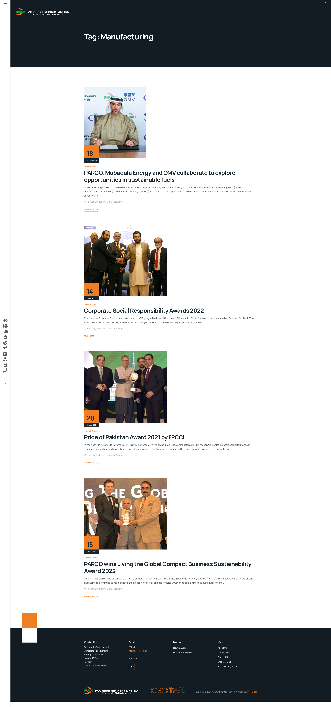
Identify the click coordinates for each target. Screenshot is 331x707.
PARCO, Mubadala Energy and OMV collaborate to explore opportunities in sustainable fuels (159, 176)
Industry (101, 201)
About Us (222, 647)
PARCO (214, 692)
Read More (89, 209)
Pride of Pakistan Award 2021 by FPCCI (134, 437)
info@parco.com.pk (138, 650)
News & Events (91, 166)
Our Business (224, 652)
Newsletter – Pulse (182, 652)
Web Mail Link (224, 661)
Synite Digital (251, 692)
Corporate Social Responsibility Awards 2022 (144, 310)
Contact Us (223, 657)
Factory (91, 201)
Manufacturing (115, 201)
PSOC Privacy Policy (227, 666)
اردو (324, 2)
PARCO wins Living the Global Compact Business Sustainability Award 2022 (167, 567)
